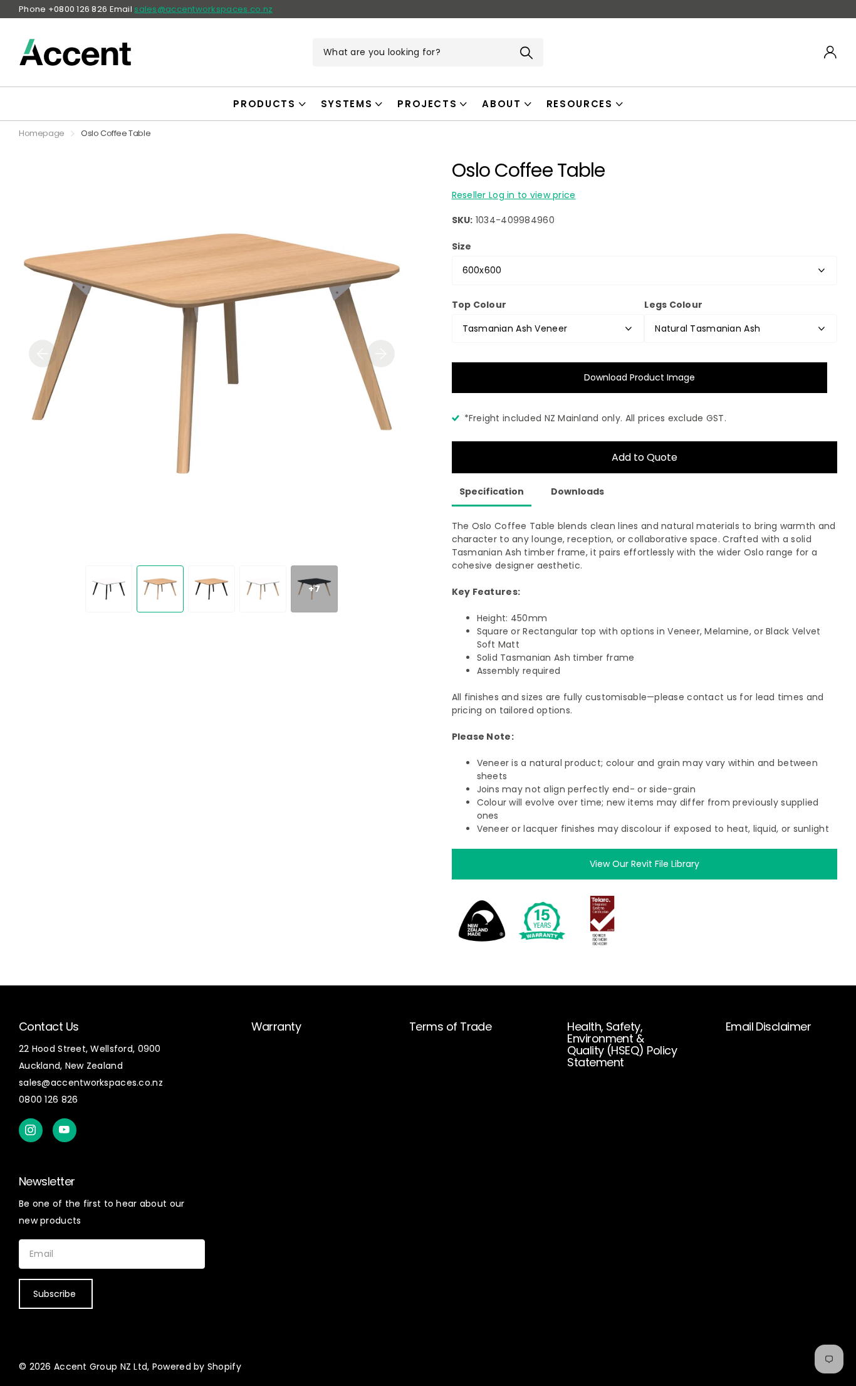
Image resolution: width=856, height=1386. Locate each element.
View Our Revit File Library (644, 864)
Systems (347, 103)
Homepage (42, 133)
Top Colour (479, 304)
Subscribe (55, 1294)
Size (462, 246)
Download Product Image (639, 377)
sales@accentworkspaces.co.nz (203, 9)
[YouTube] (64, 1130)
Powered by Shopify (196, 1366)
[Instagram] (31, 1130)
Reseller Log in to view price (514, 195)
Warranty (276, 1026)
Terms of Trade (450, 1026)
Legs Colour (673, 304)
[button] (42, 353)
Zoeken (526, 52)
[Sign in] (830, 52)
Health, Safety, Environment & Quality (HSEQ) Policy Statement (622, 1044)
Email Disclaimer (768, 1026)
